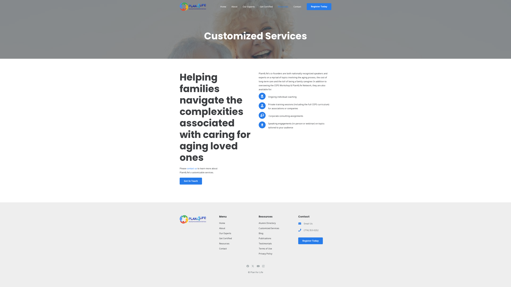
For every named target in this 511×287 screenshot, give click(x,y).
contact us (192, 168)
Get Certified (225, 238)
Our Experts (225, 233)
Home (222, 223)
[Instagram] (263, 266)
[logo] (193, 6)
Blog (261, 233)
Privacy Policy (265, 253)
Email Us (308, 223)
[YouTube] (258, 266)
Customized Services (269, 228)
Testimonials (265, 243)
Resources (224, 243)
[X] (253, 266)
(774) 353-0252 (311, 230)
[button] (274, 6)
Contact (223, 248)
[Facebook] (247, 266)
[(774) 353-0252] (301, 230)
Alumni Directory (267, 223)
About (222, 228)
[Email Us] (301, 223)
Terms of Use (265, 248)
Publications (265, 238)
